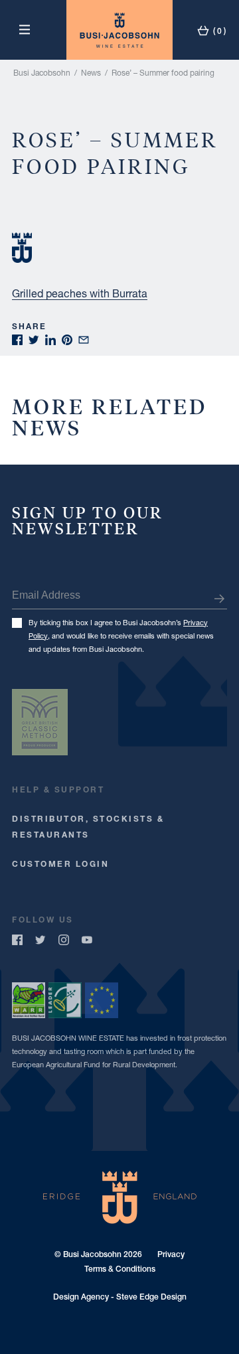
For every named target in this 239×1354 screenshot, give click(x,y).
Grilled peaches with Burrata (79, 293)
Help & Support (58, 789)
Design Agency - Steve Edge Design (120, 1297)
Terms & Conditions (119, 1269)
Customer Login (60, 864)
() (218, 31)
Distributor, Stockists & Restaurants (88, 827)
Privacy (171, 1254)
